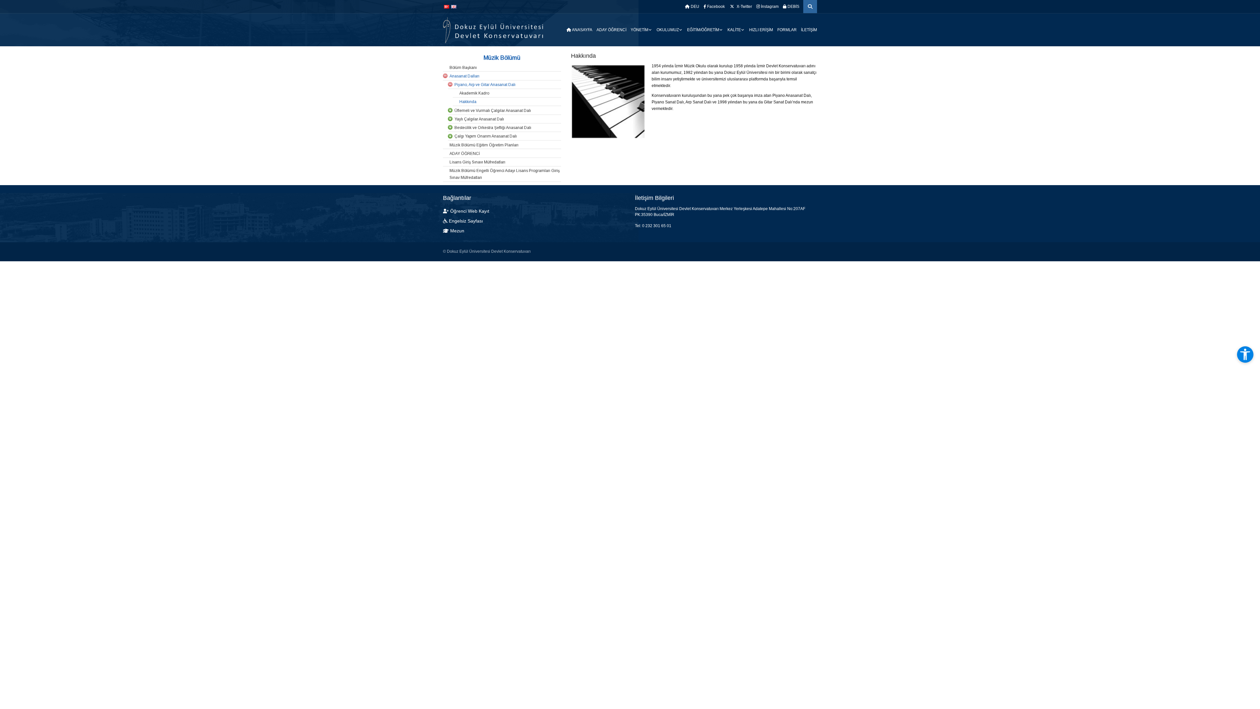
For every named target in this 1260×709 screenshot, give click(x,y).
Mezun (456, 230)
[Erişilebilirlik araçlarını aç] (1245, 354)
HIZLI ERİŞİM (761, 30)
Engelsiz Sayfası (466, 221)
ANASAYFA (581, 30)
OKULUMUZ (668, 30)
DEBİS (793, 6)
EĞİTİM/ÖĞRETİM (703, 30)
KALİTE (734, 30)
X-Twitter (744, 6)
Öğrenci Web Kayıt (469, 211)
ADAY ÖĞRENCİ (611, 30)
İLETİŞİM (809, 30)
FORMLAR (787, 30)
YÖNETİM (639, 30)
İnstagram (769, 6)
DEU (694, 6)
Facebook (715, 6)
